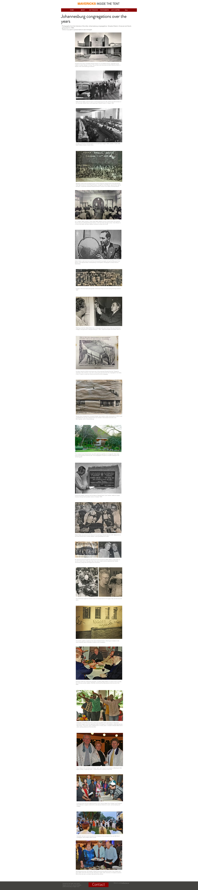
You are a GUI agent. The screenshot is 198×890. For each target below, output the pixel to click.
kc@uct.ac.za (125, 883)
